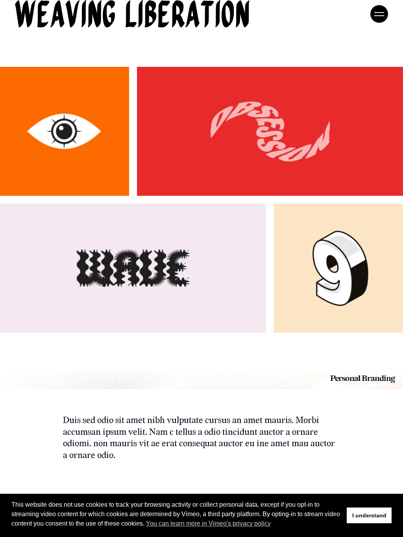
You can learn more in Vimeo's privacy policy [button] (208, 523)
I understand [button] (369, 515)
